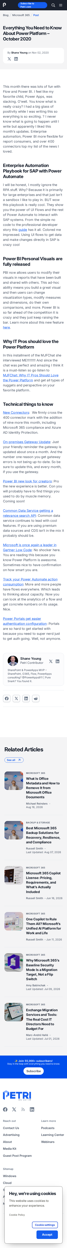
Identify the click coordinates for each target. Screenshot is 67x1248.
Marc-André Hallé (37, 1035)
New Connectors (16, 412)
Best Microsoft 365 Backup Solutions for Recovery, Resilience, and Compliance (43, 835)
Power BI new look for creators (27, 481)
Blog (6, 15)
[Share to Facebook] (6, 698)
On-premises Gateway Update (26, 442)
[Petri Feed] (23, 1110)
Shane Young (28, 52)
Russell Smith (35, 848)
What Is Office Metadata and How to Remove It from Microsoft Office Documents (43, 788)
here (6, 327)
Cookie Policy (17, 1214)
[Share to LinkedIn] (32, 1110)
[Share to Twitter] (16, 698)
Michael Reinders (37, 803)
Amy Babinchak (36, 985)
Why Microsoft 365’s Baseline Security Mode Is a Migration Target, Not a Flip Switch (42, 969)
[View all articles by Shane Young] (13, 661)
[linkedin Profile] (16, 59)
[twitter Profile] (9, 59)
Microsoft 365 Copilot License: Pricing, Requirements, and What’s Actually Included (43, 882)
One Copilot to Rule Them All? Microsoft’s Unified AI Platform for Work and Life (43, 926)
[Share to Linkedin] (26, 698)
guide (22, 230)
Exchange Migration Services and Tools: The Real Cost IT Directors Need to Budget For (42, 1019)
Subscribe (33, 1071)
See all (11, 760)
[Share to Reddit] (35, 698)
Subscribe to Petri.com (27, 5)
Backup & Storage (38, 822)
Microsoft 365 (21, 15)
